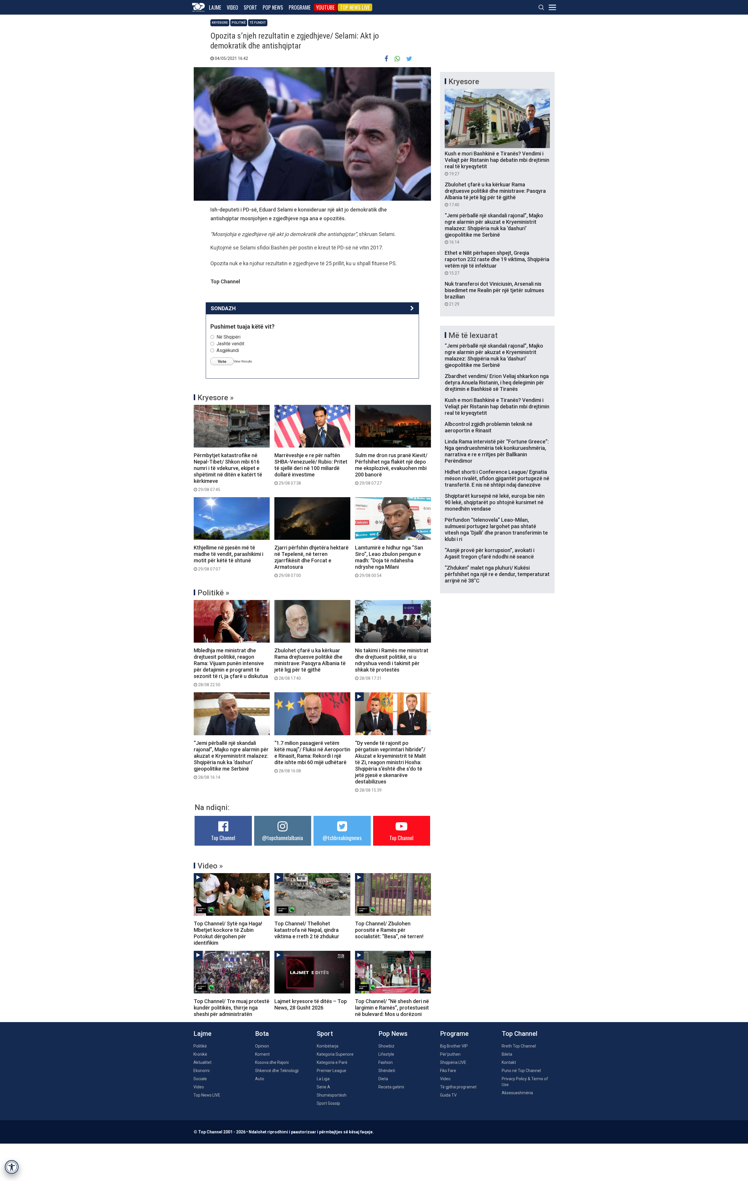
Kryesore (220, 23)
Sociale (200, 1078)
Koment (262, 1054)
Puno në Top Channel (521, 1070)
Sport (250, 7)
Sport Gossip (328, 1103)
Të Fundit (258, 23)
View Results (243, 361)
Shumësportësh (332, 1095)
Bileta (507, 1054)
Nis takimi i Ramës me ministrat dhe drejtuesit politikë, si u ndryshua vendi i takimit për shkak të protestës (391, 664)
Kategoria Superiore (335, 1054)
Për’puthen (450, 1054)
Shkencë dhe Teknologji (277, 1070)
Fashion (385, 1062)
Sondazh (223, 308)
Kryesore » (216, 397)
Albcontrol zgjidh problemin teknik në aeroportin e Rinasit (488, 427)
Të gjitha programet (458, 1087)
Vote (222, 361)
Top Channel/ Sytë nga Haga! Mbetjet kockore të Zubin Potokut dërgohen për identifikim (228, 933)
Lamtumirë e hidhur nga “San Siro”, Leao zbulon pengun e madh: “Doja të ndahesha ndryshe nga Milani (389, 561)
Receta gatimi (391, 1087)
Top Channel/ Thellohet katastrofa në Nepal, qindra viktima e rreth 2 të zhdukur (306, 929)
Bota (262, 1033)
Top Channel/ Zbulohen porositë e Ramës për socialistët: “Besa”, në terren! (389, 929)
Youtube (325, 7)
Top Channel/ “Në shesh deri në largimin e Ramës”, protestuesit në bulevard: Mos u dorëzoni (392, 1007)
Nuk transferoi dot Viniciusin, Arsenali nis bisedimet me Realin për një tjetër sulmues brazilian (494, 293)
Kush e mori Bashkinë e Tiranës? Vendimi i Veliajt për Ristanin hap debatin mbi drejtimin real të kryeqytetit (497, 163)
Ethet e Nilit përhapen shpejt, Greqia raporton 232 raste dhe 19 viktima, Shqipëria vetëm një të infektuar (497, 262)
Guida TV (448, 1095)
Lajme (215, 7)
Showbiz (386, 1046)
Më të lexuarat (473, 335)
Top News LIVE (355, 7)
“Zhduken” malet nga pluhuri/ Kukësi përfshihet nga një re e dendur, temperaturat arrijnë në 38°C (497, 574)
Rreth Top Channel (519, 1046)
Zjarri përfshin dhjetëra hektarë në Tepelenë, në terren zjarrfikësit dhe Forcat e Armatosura (311, 561)
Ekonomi (201, 1070)
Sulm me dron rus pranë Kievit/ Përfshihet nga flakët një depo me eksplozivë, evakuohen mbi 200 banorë (391, 468)
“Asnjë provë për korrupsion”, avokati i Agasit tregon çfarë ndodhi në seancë (489, 553)
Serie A (323, 1087)
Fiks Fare (448, 1070)
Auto (259, 1078)
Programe (300, 7)
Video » (210, 865)
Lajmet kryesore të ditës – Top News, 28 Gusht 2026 (310, 1004)
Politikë (239, 23)
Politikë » (213, 592)
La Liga (323, 1078)
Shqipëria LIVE (453, 1062)
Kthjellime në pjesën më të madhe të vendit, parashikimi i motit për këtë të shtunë (228, 557)
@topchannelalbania (282, 838)
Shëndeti (386, 1070)
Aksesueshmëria (517, 1092)
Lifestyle (386, 1054)
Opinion (262, 1046)
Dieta (383, 1078)
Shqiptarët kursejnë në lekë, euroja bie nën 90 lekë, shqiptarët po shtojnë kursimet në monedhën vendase (495, 502)
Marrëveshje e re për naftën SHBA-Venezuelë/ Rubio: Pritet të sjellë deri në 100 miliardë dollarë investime (310, 468)
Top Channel (223, 838)
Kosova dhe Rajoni (272, 1062)
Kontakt (509, 1062)
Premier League (331, 1070)
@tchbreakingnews (342, 838)
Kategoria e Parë (332, 1062)
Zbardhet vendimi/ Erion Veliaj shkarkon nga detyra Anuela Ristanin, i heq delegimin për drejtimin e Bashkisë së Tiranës (497, 382)
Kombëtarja (327, 1046)
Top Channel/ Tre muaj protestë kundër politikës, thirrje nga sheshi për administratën (231, 1007)
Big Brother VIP (454, 1046)
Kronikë (200, 1054)
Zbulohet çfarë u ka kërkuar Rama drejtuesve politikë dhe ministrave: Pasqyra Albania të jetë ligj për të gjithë (310, 664)
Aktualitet (202, 1062)
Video (232, 7)
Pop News (273, 7)
